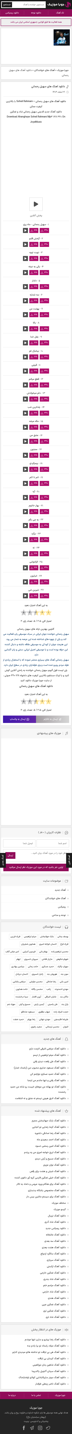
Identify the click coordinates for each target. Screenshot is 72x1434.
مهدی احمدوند (61, 989)
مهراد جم (11, 1004)
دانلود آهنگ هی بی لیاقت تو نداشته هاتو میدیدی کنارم (39, 1352)
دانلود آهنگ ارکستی (56, 1266)
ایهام (18, 959)
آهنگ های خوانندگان (44, 70)
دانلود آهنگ (60, 101)
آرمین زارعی (39, 1004)
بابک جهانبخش (47, 936)
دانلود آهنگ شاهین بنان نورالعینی (49, 1365)
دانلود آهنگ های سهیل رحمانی (48, 87)
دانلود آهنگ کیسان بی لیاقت (52, 1358)
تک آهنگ (60, 13)
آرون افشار (36, 997)
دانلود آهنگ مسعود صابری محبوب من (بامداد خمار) (40, 1068)
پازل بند (64, 1004)
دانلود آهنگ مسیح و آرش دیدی (50, 1159)
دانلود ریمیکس (12, 13)
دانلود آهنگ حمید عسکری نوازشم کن (48, 1074)
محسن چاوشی (36, 981)
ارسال (10, 855)
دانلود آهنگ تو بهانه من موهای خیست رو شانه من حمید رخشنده (38, 1089)
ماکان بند (64, 997)
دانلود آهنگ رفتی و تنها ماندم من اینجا (46, 1080)
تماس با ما (36, 1395)
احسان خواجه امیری (48, 944)
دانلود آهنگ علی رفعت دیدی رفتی (49, 1061)
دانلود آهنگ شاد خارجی (54, 1292)
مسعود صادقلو (28, 1012)
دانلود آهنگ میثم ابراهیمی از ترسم (49, 1055)
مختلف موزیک (59, 1203)
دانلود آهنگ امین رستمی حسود (50, 1146)
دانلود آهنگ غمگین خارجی (53, 1273)
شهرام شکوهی (62, 959)
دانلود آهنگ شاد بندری (54, 1279)
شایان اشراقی (50, 997)
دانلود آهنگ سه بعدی (55, 1241)
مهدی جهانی (44, 1019)
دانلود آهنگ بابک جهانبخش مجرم (49, 1121)
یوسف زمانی (62, 936)
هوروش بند (52, 974)
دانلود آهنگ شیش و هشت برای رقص (48, 1171)
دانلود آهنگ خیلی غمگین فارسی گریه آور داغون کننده (40, 1178)
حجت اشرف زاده (61, 1012)
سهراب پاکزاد (62, 966)
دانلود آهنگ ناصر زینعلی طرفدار (50, 1384)
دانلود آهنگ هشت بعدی (54, 1247)
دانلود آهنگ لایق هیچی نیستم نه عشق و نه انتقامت (40, 1098)
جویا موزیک (63, 70)
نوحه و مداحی (59, 915)
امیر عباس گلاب (12, 951)
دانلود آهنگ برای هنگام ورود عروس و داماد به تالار (41, 1184)
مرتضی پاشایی (19, 981)
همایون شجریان (28, 944)
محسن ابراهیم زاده (59, 951)
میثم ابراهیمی (30, 936)
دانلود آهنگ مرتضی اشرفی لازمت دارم (47, 1049)
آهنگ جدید (60, 890)
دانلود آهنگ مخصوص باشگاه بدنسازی (47, 1190)
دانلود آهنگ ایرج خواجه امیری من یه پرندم (45, 1152)
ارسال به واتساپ (18, 719)
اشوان (65, 1027)
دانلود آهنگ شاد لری (56, 1317)
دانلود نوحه (36, 13)
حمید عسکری (48, 966)
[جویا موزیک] (59, 4)
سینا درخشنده (22, 997)
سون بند (64, 974)
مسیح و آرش (24, 1004)
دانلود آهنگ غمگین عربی (54, 1304)
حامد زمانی (33, 966)
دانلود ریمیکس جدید (56, 1228)
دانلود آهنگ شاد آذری (55, 1222)
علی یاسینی (53, 1004)
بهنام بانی (43, 951)
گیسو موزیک (60, 1209)
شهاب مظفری (44, 1012)
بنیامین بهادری (17, 966)
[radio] (48, 612)
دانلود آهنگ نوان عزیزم (54, 1165)
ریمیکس (62, 907)
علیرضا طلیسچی (61, 1019)
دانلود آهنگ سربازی (56, 1260)
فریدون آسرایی (29, 951)
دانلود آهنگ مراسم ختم (54, 1285)
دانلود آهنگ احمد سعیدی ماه (51, 1139)
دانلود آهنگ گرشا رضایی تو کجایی (49, 1127)
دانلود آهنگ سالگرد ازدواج (53, 1254)
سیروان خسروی (31, 959)
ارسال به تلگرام (51, 719)
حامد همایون (22, 989)
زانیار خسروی (37, 974)
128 (35, 230)
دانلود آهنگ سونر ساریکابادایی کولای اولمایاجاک (42, 1377)
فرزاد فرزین (15, 936)
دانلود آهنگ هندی (57, 1298)
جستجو (7, 4)
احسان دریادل (22, 974)
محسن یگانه (37, 989)
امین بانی (64, 981)
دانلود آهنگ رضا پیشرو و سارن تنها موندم (45, 1339)
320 (46, 230)
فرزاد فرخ (64, 944)
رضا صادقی (51, 981)
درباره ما (12, 1395)
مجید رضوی (36, 1027)
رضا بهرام (31, 1019)
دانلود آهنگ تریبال (57, 1216)
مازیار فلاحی (47, 959)
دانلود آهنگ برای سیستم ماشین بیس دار (46, 1196)
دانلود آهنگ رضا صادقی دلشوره (50, 1133)
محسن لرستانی (52, 1027)
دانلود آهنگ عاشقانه (56, 1235)
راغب (48, 989)
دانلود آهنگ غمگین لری (54, 1311)
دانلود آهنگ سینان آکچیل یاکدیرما (49, 1371)
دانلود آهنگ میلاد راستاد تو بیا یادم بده (46, 1346)
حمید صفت (18, 1019)
